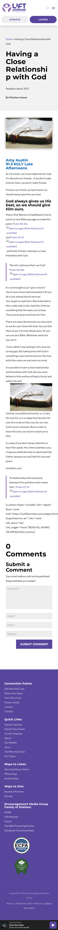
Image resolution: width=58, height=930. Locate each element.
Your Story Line (12, 697)
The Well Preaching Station (19, 825)
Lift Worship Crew (14, 688)
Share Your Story (13, 693)
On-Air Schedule (13, 733)
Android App (11, 778)
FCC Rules (10, 756)
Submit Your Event (14, 729)
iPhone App (10, 773)
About (7, 738)
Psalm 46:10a (20, 223)
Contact (8, 711)
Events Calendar (13, 724)
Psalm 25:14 (17, 237)
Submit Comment (34, 644)
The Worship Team (14, 751)
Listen (43, 19)
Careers (8, 706)
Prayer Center (12, 702)
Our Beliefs (10, 742)
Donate (14, 19)
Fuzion (8, 821)
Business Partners (14, 791)
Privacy (10, 903)
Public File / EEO (24, 903)
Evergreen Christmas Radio (19, 830)
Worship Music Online (16, 769)
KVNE (7, 812)
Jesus (7, 747)
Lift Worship (11, 816)
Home (9, 39)
